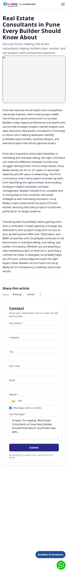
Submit (34, 447)
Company (14, 337)
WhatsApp (17, 294)
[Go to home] (10, 4)
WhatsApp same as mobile (27, 407)
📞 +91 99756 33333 (27, 4)
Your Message (17, 414)
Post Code (14, 365)
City (11, 351)
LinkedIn (30, 294)
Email (12, 380)
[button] (14, 401)
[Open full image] (34, 79)
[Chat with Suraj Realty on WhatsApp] (61, 565)
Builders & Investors (50, 554)
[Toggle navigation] (63, 4)
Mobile (13, 394)
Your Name (16, 323)
